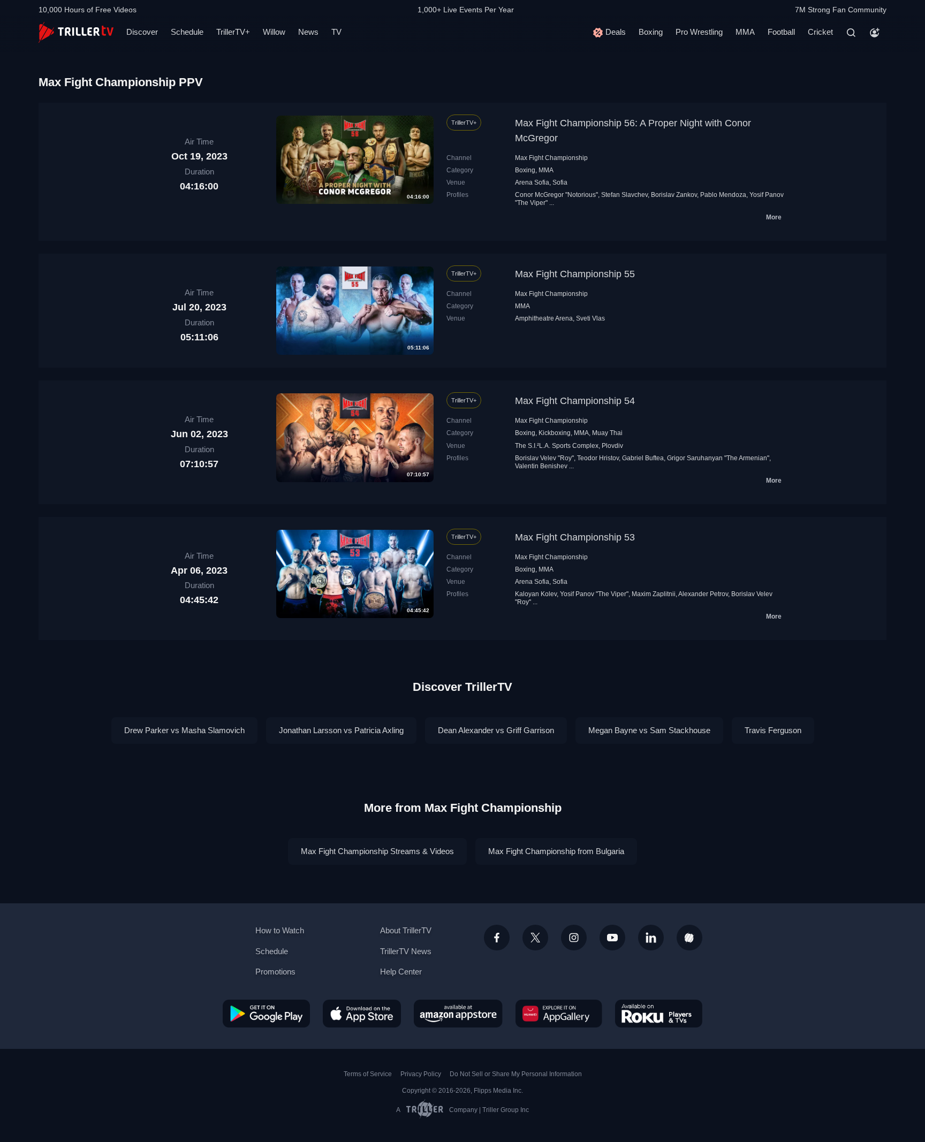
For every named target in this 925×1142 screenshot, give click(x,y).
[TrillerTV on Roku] (658, 1013)
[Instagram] (574, 937)
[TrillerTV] (76, 32)
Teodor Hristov (598, 458)
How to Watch (279, 930)
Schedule (187, 31)
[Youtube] (612, 937)
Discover (142, 31)
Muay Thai (607, 433)
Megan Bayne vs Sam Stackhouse (649, 730)
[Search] (851, 32)
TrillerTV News (405, 951)
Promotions (275, 971)
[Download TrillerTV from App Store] (362, 1013)
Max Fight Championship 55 (575, 274)
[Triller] (689, 937)
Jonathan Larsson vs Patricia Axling (341, 730)
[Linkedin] (651, 937)
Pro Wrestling (699, 31)
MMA (745, 31)
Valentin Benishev (541, 466)
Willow (274, 31)
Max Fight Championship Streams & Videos (377, 851)
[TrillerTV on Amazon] (458, 1013)
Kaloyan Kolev (536, 594)
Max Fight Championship (551, 158)
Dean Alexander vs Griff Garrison (496, 730)
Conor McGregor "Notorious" (556, 195)
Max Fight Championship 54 (575, 400)
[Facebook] (497, 937)
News (308, 31)
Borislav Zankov (674, 195)
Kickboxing (555, 433)
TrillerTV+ (233, 31)
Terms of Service (368, 1074)
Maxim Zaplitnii (654, 594)
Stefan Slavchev (624, 195)
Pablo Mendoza (723, 195)
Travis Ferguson (773, 730)
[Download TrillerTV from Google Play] (266, 1013)
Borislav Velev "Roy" (544, 458)
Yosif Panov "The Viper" (594, 594)
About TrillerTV (405, 930)
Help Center (401, 971)
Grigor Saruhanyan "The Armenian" (718, 458)
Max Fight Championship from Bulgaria (556, 851)
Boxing (651, 31)
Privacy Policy (420, 1074)
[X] (535, 937)
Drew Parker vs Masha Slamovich (184, 730)
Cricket (820, 31)
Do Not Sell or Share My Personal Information (516, 1074)
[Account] (874, 32)
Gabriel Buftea (643, 458)
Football (781, 31)
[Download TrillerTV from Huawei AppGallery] (558, 1013)
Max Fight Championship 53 (575, 537)
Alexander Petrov (703, 594)
